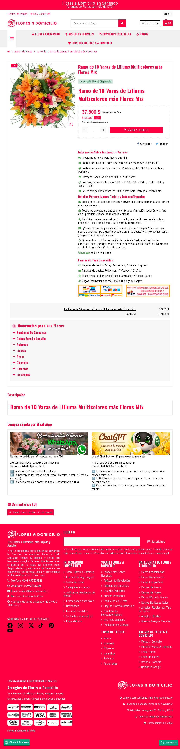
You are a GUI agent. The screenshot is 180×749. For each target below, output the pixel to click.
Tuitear (164, 143)
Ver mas (122, 152)
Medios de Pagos (17, 14)
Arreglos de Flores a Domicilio (32, 687)
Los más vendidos (77, 611)
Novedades (72, 606)
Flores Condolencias (152, 572)
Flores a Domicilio (151, 641)
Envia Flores (148, 651)
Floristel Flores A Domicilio (156, 646)
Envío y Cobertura (40, 14)
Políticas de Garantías (116, 585)
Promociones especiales (80, 601)
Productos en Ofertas (116, 624)
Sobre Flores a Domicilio (80, 572)
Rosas (107, 638)
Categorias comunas (78, 587)
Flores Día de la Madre (154, 597)
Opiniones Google (151, 667)
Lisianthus (109, 653)
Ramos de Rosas (151, 587)
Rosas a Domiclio (151, 662)
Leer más (40, 575)
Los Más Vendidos (114, 590)
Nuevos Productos (114, 596)
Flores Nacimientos (152, 577)
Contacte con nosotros (79, 616)
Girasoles (109, 643)
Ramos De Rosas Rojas (155, 602)
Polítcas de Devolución (117, 580)
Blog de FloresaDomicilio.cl (119, 606)
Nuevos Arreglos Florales (155, 621)
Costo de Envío (75, 582)
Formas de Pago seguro (80, 577)
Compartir (146, 143)
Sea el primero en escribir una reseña (30, 512)
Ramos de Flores (151, 592)
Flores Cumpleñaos (152, 582)
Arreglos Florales (151, 616)
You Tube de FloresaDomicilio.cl (111, 612)
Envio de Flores (150, 657)
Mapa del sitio (74, 621)
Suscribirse (157, 541)
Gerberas (109, 658)
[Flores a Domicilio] (32, 23)
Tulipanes (109, 648)
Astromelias (110, 663)
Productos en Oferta (115, 601)
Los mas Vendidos (114, 619)
